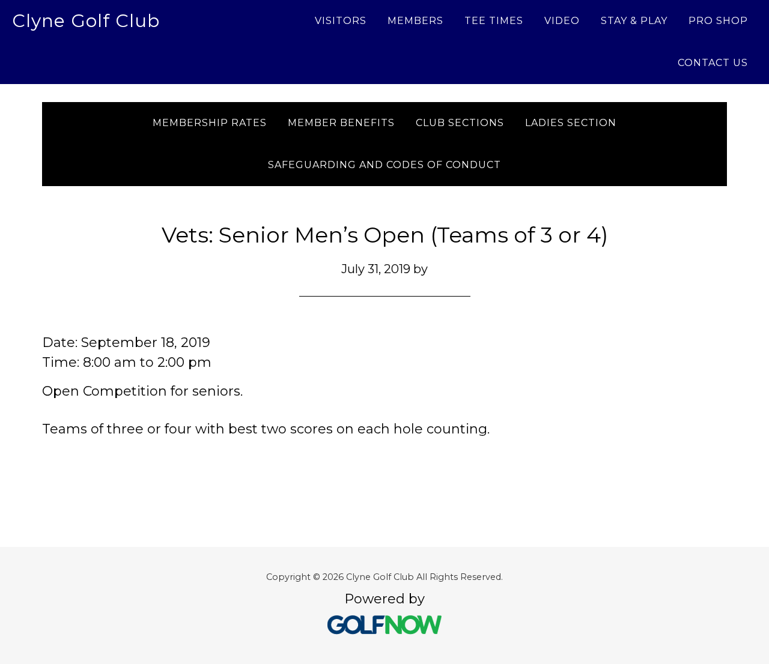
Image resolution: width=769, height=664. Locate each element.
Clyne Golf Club (86, 21)
